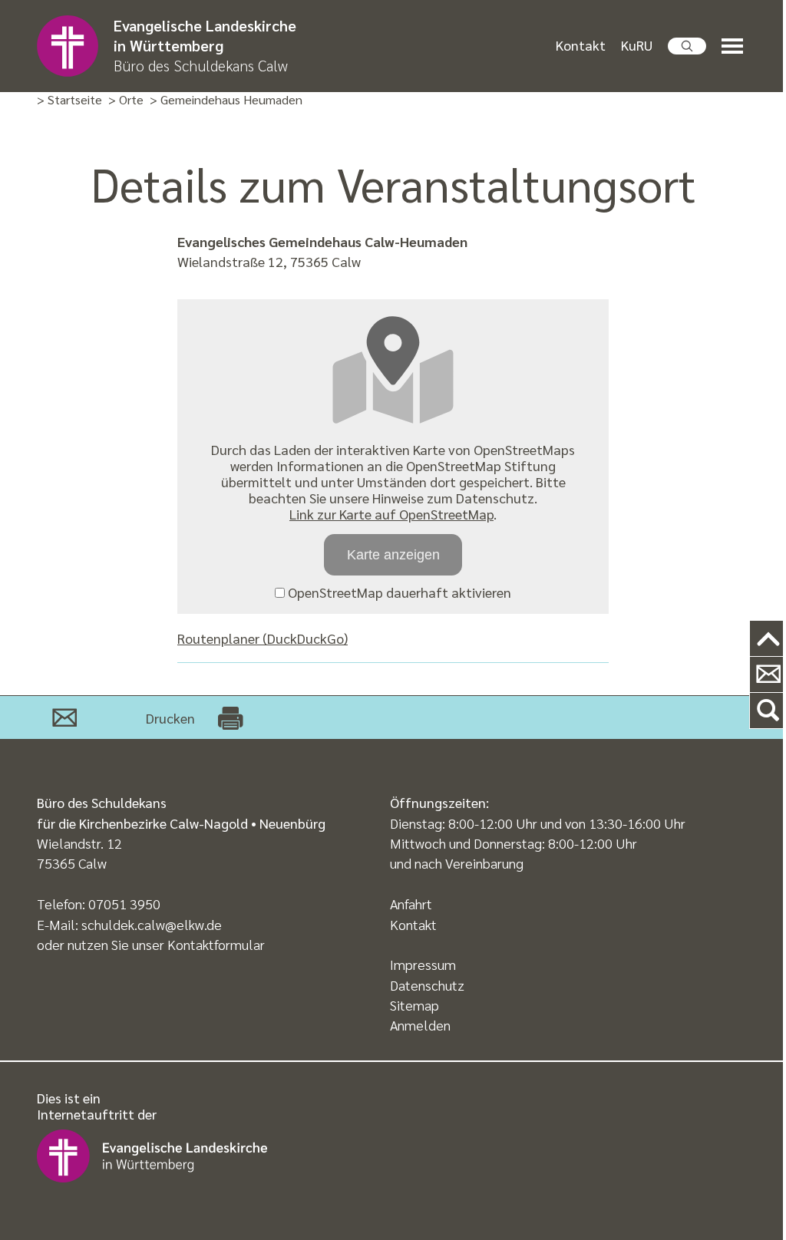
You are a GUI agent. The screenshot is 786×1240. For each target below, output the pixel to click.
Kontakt (581, 45)
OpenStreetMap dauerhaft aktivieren (398, 592)
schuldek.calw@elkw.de (151, 924)
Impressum (423, 964)
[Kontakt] (768, 675)
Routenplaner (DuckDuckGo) (262, 638)
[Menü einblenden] (735, 46)
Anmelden (420, 1025)
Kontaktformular (216, 944)
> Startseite (69, 100)
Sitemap (414, 1005)
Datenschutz (427, 985)
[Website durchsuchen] (687, 46)
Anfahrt (411, 903)
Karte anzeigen (393, 554)
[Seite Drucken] (230, 717)
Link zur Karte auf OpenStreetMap (391, 514)
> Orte (126, 100)
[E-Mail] (64, 717)
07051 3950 (124, 903)
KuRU (636, 45)
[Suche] (768, 711)
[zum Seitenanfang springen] (768, 639)
